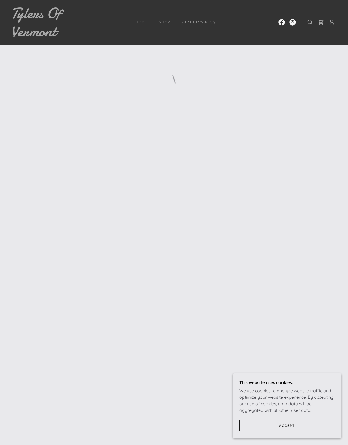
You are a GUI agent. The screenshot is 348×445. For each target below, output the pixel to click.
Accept (287, 426)
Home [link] (141, 22)
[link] (55, 34)
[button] (320, 22)
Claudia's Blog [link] (199, 22)
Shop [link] (164, 22)
